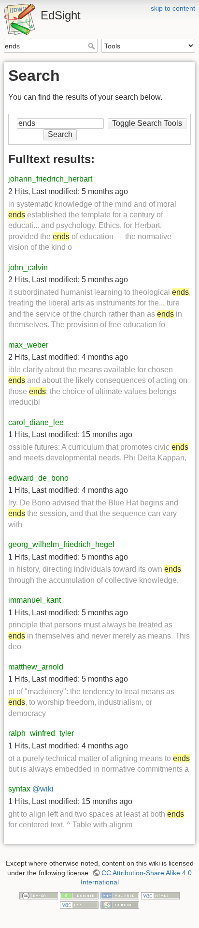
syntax (19, 789)
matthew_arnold (35, 667)
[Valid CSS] (79, 904)
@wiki (43, 789)
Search (92, 46)
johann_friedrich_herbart (50, 179)
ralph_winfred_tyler (41, 733)
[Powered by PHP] (119, 895)
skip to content (173, 8)
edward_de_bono (38, 478)
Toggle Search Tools (147, 123)
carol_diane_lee (36, 422)
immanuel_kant (34, 600)
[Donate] (79, 895)
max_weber (28, 345)
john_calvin (28, 267)
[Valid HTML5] (160, 895)
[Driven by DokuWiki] (119, 904)
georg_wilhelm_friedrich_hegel (61, 544)
